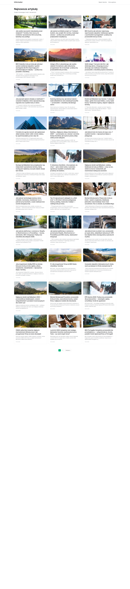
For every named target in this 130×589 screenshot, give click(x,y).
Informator (18, 2)
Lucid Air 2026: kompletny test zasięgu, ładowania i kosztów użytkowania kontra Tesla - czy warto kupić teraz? (63, 332)
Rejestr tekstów (103, 2)
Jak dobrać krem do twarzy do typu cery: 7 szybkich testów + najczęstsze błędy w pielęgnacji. (99, 134)
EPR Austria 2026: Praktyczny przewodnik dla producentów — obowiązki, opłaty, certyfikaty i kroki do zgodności (98, 299)
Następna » (68, 350)
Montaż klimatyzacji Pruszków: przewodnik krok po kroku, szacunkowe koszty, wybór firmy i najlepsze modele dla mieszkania (64, 299)
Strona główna (112, 2)
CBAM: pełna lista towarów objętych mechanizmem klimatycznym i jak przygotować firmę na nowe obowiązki (28, 332)
